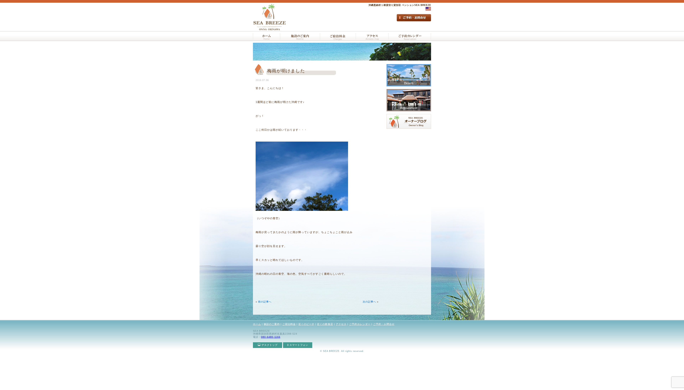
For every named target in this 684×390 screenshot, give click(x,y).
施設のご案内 (272, 324)
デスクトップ (269, 345)
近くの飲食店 (325, 324)
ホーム (257, 324)
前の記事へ (264, 301)
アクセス (341, 324)
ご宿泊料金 (289, 324)
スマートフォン (298, 345)
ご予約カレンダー (359, 324)
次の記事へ (369, 301)
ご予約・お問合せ (384, 324)
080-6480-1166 (270, 337)
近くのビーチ (306, 324)
